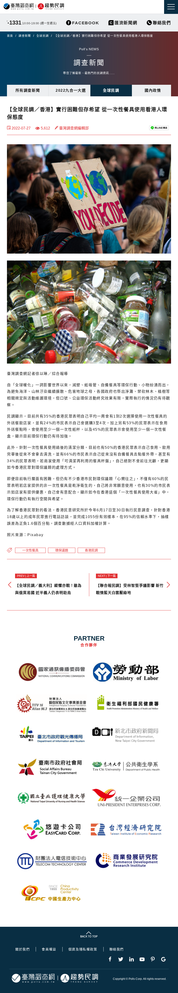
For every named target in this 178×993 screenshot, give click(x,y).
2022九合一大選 (71, 90)
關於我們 (22, 949)
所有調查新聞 (28, 90)
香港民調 (91, 550)
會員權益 (49, 949)
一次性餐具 (30, 550)
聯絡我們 (116, 949)
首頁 (10, 36)
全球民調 (42, 36)
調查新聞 (25, 36)
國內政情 (153, 90)
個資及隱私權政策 (82, 949)
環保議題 (61, 550)
